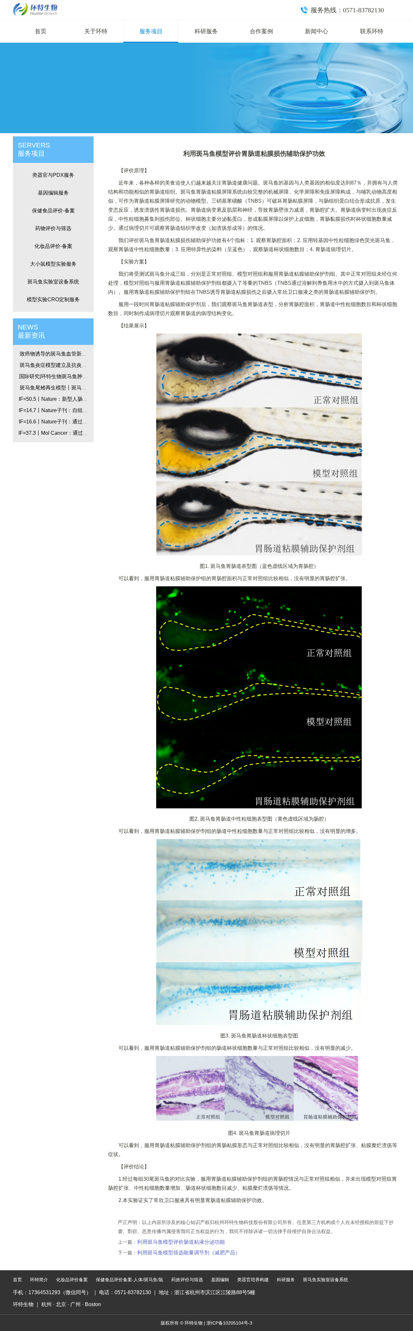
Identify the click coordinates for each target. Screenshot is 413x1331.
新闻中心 (316, 31)
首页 (40, 31)
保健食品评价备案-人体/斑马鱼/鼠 (129, 1279)
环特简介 (39, 1279)
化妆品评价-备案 (53, 246)
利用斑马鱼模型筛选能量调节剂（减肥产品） (188, 1252)
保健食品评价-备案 (53, 210)
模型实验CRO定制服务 (53, 299)
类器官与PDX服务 (53, 175)
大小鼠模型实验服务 (53, 264)
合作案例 (261, 31)
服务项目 (151, 31)
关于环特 (95, 31)
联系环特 (371, 31)
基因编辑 (220, 1279)
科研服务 (206, 31)
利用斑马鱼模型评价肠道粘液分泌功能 (181, 1242)
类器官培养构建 (253, 1279)
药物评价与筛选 (53, 228)
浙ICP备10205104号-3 (229, 1323)
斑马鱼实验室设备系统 (53, 281)
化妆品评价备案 (72, 1279)
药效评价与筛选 (187, 1279)
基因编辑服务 (53, 193)
